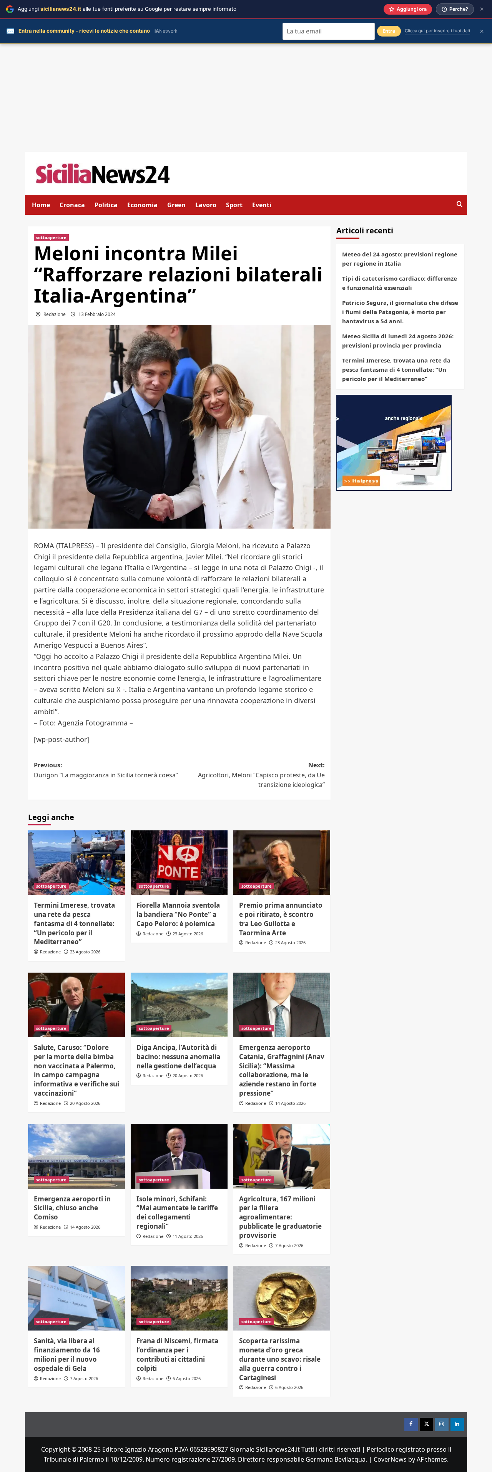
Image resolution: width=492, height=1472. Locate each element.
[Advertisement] (246, 98)
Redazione (54, 314)
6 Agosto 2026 (187, 1378)
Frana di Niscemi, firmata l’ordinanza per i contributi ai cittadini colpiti (177, 1354)
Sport (234, 205)
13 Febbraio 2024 (97, 314)
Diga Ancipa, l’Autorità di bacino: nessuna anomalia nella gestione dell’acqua (178, 1056)
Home (41, 205)
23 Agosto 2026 (85, 952)
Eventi (261, 205)
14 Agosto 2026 (290, 1103)
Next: (261, 775)
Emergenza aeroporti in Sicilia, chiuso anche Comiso (72, 1208)
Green (176, 205)
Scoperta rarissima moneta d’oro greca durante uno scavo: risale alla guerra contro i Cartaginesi (280, 1359)
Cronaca (72, 205)
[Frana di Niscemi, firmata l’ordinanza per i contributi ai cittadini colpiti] (179, 1298)
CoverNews (390, 1459)
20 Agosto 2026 (85, 1103)
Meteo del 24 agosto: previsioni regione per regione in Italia (399, 258)
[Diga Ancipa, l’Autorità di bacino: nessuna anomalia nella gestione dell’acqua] (179, 1005)
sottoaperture (51, 237)
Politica (106, 205)
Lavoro (205, 205)
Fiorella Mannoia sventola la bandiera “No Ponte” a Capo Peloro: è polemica (178, 914)
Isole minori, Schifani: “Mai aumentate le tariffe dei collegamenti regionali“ (177, 1212)
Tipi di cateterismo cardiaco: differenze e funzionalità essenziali (399, 282)
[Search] (459, 204)
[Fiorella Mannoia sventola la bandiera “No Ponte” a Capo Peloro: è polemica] (179, 862)
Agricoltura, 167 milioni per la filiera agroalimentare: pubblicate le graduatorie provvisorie (280, 1217)
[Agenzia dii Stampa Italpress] (394, 442)
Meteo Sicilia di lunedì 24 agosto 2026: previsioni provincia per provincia (398, 340)
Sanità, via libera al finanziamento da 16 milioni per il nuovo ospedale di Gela (67, 1354)
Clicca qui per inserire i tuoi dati (437, 30)
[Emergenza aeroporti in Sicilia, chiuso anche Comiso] (76, 1156)
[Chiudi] (482, 9)
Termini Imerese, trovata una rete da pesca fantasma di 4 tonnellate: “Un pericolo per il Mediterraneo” (74, 923)
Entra (389, 31)
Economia (142, 205)
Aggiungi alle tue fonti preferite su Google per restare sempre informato (127, 9)
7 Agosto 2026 (289, 1245)
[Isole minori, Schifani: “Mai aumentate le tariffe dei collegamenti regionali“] (179, 1156)
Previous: (106, 770)
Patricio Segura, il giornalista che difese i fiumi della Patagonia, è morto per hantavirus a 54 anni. (400, 312)
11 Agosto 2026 (188, 1236)
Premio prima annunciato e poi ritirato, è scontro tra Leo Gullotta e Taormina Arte (280, 919)
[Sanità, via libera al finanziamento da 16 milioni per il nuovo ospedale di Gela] (76, 1298)
